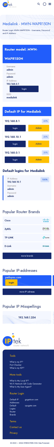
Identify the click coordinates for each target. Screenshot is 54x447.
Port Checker (15, 364)
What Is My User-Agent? (21, 386)
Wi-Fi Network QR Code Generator (26, 383)
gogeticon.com (31, 399)
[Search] (38, 4)
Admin (39, 128)
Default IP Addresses (14, 401)
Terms (13, 421)
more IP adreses (27, 291)
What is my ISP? (17, 367)
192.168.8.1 (12, 121)
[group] (27, 280)
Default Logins (13, 407)
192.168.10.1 (13, 137)
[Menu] (49, 4)
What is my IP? (16, 361)
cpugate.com (30, 405)
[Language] (44, 4)
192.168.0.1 (12, 153)
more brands (27, 255)
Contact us (16, 427)
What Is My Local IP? (19, 380)
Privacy (14, 433)
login (24, 88)
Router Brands (13, 413)
